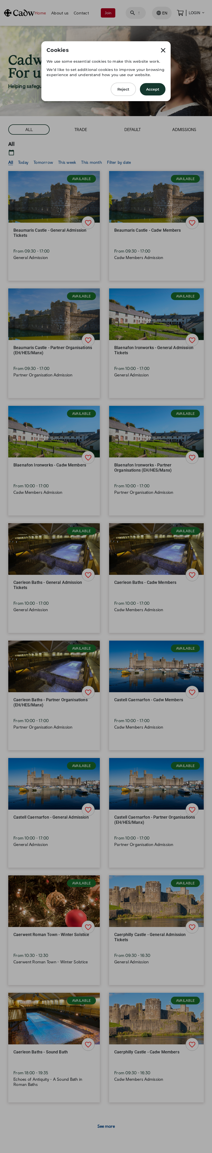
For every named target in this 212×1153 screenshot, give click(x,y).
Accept (152, 89)
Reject (123, 89)
